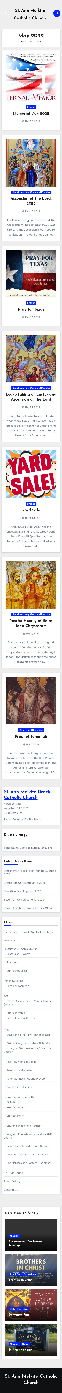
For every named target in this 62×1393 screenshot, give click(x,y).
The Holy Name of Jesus (21, 1061)
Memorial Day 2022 (31, 114)
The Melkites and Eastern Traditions (28, 1162)
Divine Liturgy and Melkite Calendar (28, 1043)
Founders (12, 962)
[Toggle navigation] (4, 13)
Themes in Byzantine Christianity (27, 1154)
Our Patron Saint (17, 970)
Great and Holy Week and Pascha (31, 192)
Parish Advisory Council (21, 1018)
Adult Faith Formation (23, 1274)
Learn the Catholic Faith (19, 1097)
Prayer (31, 107)
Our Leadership (16, 1013)
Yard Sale (31, 510)
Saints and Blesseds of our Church (28, 1146)
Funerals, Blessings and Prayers (26, 1078)
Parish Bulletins (13, 980)
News (25, 1344)
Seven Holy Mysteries (20, 1070)
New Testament (16, 1107)
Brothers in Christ (15, 882)
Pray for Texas (31, 310)
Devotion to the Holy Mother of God (28, 1034)
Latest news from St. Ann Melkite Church (29, 932)
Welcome (9, 940)
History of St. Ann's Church (21, 948)
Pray (7, 1029)
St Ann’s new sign (15, 899)
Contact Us (11, 1189)
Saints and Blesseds (31, 730)
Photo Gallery (12, 1181)
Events (31, 503)
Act (6, 996)
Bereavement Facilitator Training (24, 870)
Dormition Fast (13, 891)
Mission (14, 1236)
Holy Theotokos (19, 1309)
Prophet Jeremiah (31, 737)
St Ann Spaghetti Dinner (19, 908)
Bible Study (14, 1102)
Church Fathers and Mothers (24, 1125)
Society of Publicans (19, 1087)
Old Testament (15, 1115)
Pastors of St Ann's (18, 954)
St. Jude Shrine (13, 1173)
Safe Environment (18, 986)
